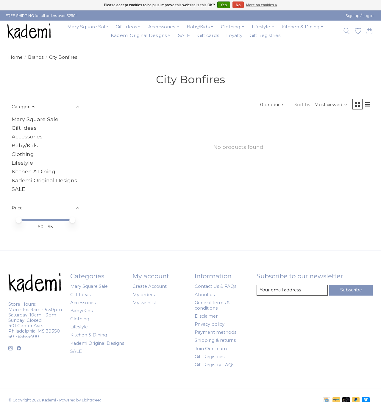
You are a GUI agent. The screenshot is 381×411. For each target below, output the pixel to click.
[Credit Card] (326, 400)
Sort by (302, 104)
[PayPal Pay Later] (356, 400)
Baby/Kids (25, 145)
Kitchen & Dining (33, 171)
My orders (143, 294)
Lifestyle (22, 163)
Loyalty (234, 35)
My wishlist (144, 302)
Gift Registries (264, 35)
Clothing (23, 154)
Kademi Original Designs (44, 180)
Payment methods (215, 332)
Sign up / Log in (360, 15)
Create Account (149, 286)
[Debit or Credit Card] (346, 400)
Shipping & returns (215, 340)
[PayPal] (336, 400)
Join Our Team (211, 348)
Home (15, 57)
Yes (224, 5)
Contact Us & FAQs (215, 286)
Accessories (27, 136)
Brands (35, 57)
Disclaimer (206, 316)
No (238, 5)
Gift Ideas (24, 128)
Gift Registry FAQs (214, 364)
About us (205, 294)
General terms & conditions (212, 305)
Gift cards (208, 35)
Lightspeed (92, 400)
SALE (184, 35)
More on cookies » (261, 5)
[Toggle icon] (346, 31)
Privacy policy (209, 324)
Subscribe (351, 290)
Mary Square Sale (87, 27)
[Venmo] (366, 400)
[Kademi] (29, 31)
